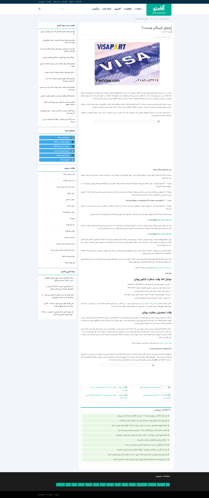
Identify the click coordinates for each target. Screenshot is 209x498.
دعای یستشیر (70, 200)
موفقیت (128, 8)
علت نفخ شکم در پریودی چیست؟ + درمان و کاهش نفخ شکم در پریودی (142, 416)
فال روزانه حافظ (70, 263)
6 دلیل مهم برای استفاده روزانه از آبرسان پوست (59, 72)
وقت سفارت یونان (165, 343)
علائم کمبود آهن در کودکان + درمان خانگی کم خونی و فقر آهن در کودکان (141, 435)
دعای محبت (152, 485)
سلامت (138, 8)
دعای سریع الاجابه (69, 212)
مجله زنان (107, 8)
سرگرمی (95, 8)
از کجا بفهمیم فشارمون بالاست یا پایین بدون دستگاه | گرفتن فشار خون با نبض (139, 425)
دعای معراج (71, 193)
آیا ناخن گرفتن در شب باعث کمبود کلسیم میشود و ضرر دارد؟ (146, 445)
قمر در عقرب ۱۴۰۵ (69, 174)
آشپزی (118, 8)
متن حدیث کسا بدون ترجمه (66, 187)
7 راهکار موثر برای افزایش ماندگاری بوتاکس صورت (58, 57)
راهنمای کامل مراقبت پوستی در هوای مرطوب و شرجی (58, 96)
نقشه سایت (41, 495)
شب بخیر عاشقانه (69, 181)
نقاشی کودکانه (70, 231)
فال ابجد (117, 485)
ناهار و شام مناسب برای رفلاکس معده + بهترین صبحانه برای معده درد (142, 430)
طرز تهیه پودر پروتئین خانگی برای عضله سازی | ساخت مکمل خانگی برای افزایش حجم (137, 454)
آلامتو (156, 19)
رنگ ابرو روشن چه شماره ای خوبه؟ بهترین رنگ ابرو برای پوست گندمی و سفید (140, 459)
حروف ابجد (110, 485)
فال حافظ (78, 2)
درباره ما (49, 2)
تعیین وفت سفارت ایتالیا (163, 268)
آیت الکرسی (60, 485)
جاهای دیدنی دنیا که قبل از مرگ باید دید (103, 387)
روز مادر (74, 485)
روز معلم (81, 485)
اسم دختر (64, 2)
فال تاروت (132, 485)
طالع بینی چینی (142, 485)
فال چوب (124, 485)
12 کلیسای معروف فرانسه (151, 395)
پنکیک (68, 485)
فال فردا (102, 485)
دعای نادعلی (71, 206)
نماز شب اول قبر (69, 237)
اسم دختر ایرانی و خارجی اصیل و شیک (62, 250)
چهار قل (72, 218)
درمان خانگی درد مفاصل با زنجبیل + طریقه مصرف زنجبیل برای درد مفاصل (142, 450)
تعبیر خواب (56, 2)
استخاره (71, 2)
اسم (168, 485)
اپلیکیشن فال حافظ (68, 256)
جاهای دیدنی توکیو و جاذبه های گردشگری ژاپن (101, 395)
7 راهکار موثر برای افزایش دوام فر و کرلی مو (152, 440)
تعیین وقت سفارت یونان (148, 304)
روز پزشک (89, 485)
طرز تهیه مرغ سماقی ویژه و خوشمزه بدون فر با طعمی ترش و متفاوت (143, 420)
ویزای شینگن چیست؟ (156, 28)
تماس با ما (42, 2)
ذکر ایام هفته (70, 225)
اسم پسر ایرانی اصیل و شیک (65, 244)
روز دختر (96, 485)
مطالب (151, 19)
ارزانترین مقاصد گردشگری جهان (150, 387)
